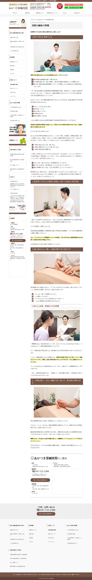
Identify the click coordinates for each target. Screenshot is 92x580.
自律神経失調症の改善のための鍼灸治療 (17, 155)
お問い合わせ (77, 13)
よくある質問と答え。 (15, 50)
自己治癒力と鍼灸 (14, 111)
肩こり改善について (14, 165)
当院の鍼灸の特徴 (14, 84)
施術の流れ (27, 13)
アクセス (64, 13)
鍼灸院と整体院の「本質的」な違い (17, 42)
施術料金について (40, 13)
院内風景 (12, 69)
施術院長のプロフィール (52, 13)
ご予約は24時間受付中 (40, 480)
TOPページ (15, 13)
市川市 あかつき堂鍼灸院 (49, 578)
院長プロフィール (14, 88)
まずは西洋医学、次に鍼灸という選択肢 (17, 116)
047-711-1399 (40, 471)
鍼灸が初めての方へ (14, 37)
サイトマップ (13, 96)
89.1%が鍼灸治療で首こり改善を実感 (17, 160)
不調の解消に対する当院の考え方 (17, 46)
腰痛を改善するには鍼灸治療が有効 (17, 169)
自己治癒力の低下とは (15, 120)
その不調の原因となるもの (15, 107)
